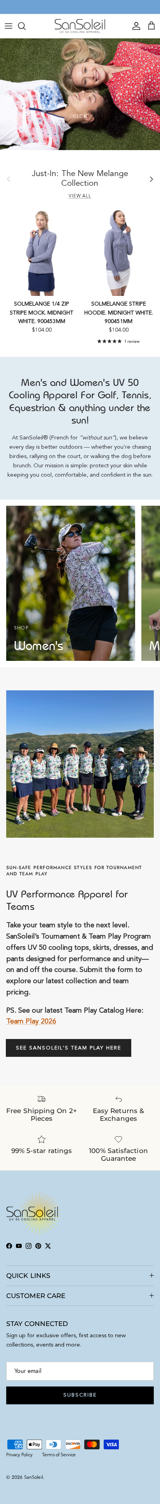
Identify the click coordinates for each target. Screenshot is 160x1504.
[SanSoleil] (80, 26)
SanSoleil (33, 1477)
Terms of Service (59, 1455)
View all (80, 196)
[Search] (25, 26)
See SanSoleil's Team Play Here (68, 1048)
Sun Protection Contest (96, 7)
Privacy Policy (19, 1455)
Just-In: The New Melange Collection (80, 179)
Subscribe (80, 1395)
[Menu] (8, 26)
